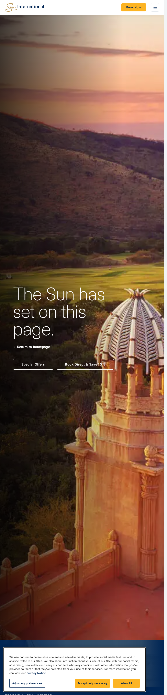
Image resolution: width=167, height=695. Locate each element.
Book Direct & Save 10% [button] (85, 364)
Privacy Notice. (37, 673)
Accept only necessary (92, 683)
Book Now (133, 7)
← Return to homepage (31, 347)
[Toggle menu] (155, 7)
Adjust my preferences (27, 683)
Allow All (126, 683)
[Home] (24, 7)
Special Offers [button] (33, 364)
